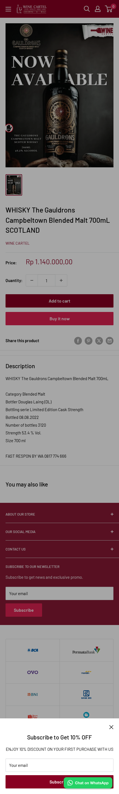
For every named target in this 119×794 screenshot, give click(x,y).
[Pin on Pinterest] (88, 340)
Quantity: (14, 280)
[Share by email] (109, 340)
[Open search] (87, 9)
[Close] (111, 727)
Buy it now (60, 318)
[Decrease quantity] (32, 280)
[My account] (97, 9)
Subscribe (59, 781)
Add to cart (59, 300)
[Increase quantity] (61, 280)
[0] (108, 9)
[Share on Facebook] (78, 340)
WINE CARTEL (18, 243)
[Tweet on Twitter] (99, 340)
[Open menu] (8, 9)
